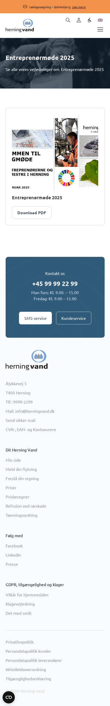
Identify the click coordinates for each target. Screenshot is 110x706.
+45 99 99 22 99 (55, 283)
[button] (50, 7)
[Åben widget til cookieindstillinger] (9, 697)
